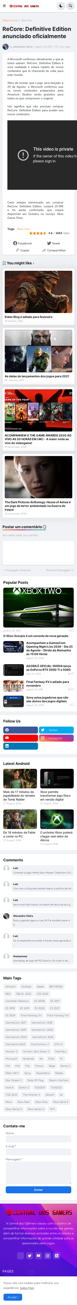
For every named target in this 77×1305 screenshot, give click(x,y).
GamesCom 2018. (42, 1022)
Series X (65, 1065)
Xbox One (26, 20)
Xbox (9, 1101)
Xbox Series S (14, 1109)
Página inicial (9, 20)
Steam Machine (58, 1080)
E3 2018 (10, 1008)
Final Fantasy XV (31, 1015)
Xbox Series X (36, 1109)
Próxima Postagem (58, 570)
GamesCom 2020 (42, 1029)
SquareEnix (43, 1073)
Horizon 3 (11, 1051)
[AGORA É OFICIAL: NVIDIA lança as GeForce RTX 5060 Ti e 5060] (13, 670)
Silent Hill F (12, 1073)
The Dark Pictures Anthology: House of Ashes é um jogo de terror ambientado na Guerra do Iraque (38, 505)
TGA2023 (56, 1087)
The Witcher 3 (31, 1094)
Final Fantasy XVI (58, 1015)
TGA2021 (39, 1087)
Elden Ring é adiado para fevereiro (29, 317)
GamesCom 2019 (16, 1029)
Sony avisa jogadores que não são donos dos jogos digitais (47, 699)
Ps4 (8, 1065)
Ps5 (17, 1065)
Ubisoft (49, 1094)
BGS (8, 993)
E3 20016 (39, 1000)
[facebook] (20, 730)
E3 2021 (54, 1008)
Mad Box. (60, 1051)
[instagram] (47, 1255)
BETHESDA (55, 986)
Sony (27, 1073)
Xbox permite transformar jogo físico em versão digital (55, 795)
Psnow (39, 1065)
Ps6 (27, 1065)
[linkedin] (20, 746)
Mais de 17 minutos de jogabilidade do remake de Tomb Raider (19, 795)
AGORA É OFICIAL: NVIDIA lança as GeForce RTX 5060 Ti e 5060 (48, 667)
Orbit (51, 1058)
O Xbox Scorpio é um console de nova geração (35, 636)
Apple (40, 986)
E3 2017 (55, 1000)
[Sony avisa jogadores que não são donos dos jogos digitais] (13, 701)
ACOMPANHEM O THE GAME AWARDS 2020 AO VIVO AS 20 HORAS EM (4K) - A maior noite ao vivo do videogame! (38, 439)
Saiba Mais (27, 1288)
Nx (41, 1058)
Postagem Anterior (18, 570)
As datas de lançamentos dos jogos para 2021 (37, 376)
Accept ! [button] (13, 1297)
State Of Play (35, 1080)
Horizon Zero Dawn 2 (36, 1051)
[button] (5, 6)
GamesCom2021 (15, 1044)
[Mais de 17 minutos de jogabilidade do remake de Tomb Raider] (20, 778)
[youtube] (20, 738)
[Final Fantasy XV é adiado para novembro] (13, 686)
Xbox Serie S (60, 1101)
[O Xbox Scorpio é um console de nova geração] (38, 607)
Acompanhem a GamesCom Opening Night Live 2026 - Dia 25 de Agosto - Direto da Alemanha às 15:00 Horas (49, 648)
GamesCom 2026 (42, 1037)
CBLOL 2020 (23, 993)
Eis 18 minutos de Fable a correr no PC (19, 834)
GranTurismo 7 (40, 1044)
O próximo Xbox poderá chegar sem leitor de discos (56, 836)
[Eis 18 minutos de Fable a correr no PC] (20, 819)
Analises (26, 986)
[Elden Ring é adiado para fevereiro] (38, 292)
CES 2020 (42, 993)
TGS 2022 (11, 1094)
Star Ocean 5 (14, 1080)
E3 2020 (40, 1008)
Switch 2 (24, 1087)
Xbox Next (23, 1101)
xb (61, 1094)
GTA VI (58, 1044)
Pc (61, 1058)
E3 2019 (24, 1008)
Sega (52, 1065)
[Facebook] (20, 1255)
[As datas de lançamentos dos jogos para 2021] (38, 351)
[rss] (56, 1255)
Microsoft (11, 1058)
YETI (52, 1109)
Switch (9, 1087)
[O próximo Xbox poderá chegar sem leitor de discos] (57, 819)
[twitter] (29, 1255)
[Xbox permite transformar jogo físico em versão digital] (57, 778)
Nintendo (28, 1058)
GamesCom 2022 (16, 1037)
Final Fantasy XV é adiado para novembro (47, 683)
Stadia (59, 1073)
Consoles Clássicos (17, 1000)
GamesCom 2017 (16, 1022)
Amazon (11, 986)
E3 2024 (10, 1015)
